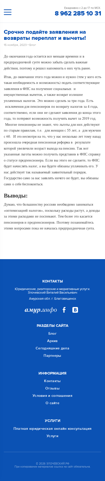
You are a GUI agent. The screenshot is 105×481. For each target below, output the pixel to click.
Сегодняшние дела (52, 348)
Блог (32, 45)
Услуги (52, 436)
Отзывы (52, 388)
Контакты (52, 381)
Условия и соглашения (52, 396)
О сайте (52, 403)
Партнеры (52, 355)
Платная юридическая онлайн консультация (53, 428)
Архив (52, 341)
